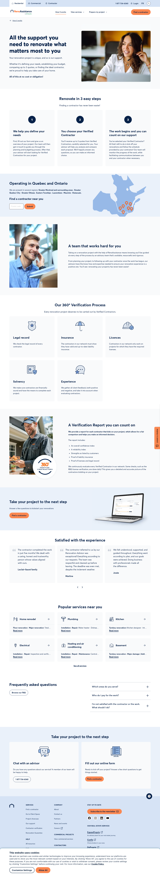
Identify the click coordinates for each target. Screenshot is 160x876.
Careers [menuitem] (57, 828)
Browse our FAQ (19, 692)
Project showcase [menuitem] (32, 819)
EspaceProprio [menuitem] (93, 832)
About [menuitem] (56, 809)
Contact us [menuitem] (58, 814)
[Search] (149, 3)
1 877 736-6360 (121, 3)
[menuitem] (17, 3)
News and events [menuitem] (60, 823)
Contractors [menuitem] (60, 845)
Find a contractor (141, 12)
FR (142, 3)
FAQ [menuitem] (27, 848)
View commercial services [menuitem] (63, 839)
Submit (30, 206)
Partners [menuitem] (57, 819)
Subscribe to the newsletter (103, 811)
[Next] (82, 587)
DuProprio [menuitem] (91, 847)
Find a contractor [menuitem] (32, 809)
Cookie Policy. (97, 864)
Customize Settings (22, 870)
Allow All (43, 870)
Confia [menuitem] (90, 840)
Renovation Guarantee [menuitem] (34, 833)
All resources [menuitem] (30, 844)
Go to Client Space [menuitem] (33, 814)
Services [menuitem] (29, 805)
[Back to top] (149, 796)
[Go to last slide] (77, 587)
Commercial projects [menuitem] (64, 834)
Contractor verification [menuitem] (34, 828)
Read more (17, 630)
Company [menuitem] (58, 805)
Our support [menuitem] (30, 823)
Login (135, 3)
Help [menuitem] (28, 839)
